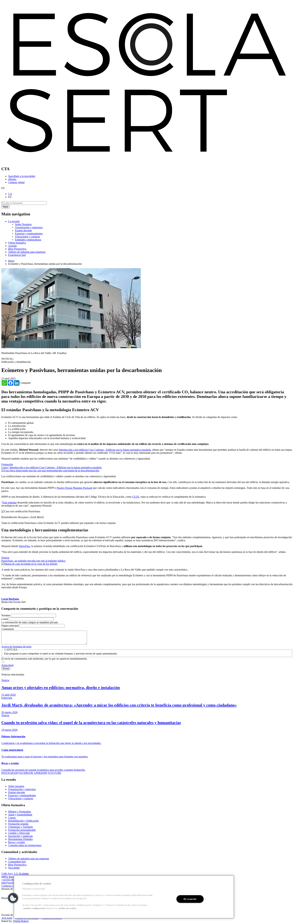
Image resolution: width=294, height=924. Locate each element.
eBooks (12, 179)
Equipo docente (23, 230)
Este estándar (10, 502)
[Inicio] (147, 161)
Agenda (12, 245)
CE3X (135, 496)
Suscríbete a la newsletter (21, 176)
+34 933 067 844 (10, 879)
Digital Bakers (21, 921)
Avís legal (6, 918)
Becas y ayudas (16, 842)
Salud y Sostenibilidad (20, 814)
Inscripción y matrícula (20, 836)
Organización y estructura (29, 227)
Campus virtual (16, 182)
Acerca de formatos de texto (16, 646)
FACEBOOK (25, 772)
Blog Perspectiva (17, 248)
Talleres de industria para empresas (26, 251)
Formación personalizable (22, 829)
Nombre (5, 615)
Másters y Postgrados (19, 811)
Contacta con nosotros (13, 885)
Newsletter (14, 867)
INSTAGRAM (9, 772)
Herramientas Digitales (20, 839)
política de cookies (67, 908)
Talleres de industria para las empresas (28, 858)
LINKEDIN (40, 772)
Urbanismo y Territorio (20, 826)
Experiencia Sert (17, 255)
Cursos (12, 817)
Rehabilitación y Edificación (23, 820)
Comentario (7, 629)
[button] (13, 898)
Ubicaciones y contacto (27, 236)
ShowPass (24, 546)
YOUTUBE (54, 772)
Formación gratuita (18, 823)
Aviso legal (7, 665)
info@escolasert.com (12, 882)
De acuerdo (190, 899)
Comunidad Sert (17, 861)
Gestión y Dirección (19, 833)
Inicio (11, 260)
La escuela (14, 221)
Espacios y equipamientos (29, 233)
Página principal (10, 625)
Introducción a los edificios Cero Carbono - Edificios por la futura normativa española (105, 449)
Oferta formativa (17, 242)
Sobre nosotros (16, 786)
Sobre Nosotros (23, 224)
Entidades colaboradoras (28, 239)
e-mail (4, 619)
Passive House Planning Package (74, 487)
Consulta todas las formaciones (24, 845)
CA (10, 193)
